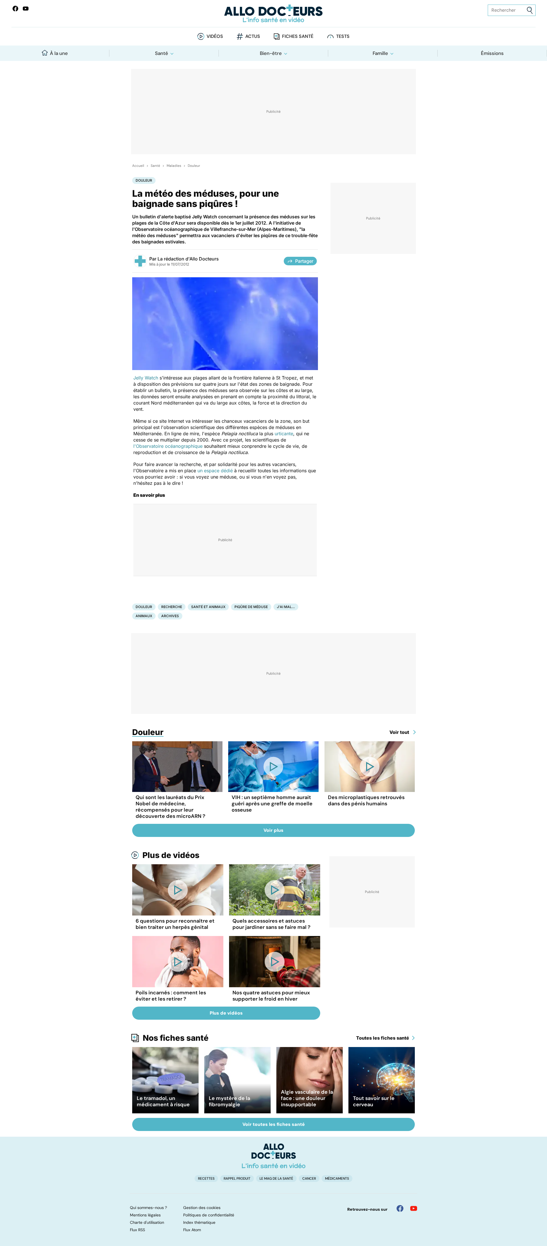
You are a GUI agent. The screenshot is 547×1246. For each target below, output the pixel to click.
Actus (252, 36)
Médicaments (337, 1178)
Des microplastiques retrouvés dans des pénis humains (366, 800)
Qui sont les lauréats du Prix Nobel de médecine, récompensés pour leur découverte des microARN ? (170, 807)
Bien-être (271, 53)
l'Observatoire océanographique (168, 446)
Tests (343, 36)
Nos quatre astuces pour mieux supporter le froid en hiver (271, 995)
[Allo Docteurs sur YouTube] (25, 8)
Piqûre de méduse (251, 607)
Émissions (492, 53)
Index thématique (199, 1222)
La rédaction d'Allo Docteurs (188, 259)
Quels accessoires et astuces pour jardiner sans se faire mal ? (271, 924)
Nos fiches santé (176, 1037)
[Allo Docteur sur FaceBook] (15, 8)
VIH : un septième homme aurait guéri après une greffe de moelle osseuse (272, 803)
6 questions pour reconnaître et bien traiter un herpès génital (175, 924)
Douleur (194, 165)
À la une (59, 53)
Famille (380, 53)
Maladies (174, 165)
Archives (170, 616)
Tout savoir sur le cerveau (374, 1101)
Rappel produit (237, 1178)
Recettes (206, 1178)
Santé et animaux (208, 607)
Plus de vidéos (170, 855)
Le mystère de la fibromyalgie (229, 1101)
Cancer (309, 1178)
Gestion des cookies (202, 1207)
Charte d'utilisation (147, 1222)
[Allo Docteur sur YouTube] (413, 1208)
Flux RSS (137, 1229)
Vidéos (215, 36)
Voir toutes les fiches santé (273, 1124)
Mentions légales (145, 1215)
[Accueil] (273, 1156)
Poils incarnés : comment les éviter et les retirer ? (171, 995)
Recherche (171, 607)
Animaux (144, 616)
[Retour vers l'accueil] (273, 13)
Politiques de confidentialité (208, 1215)
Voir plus (273, 830)
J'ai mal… (286, 607)
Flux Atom (192, 1229)
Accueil (138, 165)
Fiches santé (297, 36)
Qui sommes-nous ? (148, 1207)
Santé (161, 53)
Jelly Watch (145, 378)
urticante (284, 433)
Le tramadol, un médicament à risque (163, 1101)
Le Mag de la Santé (276, 1178)
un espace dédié (215, 470)
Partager (304, 261)
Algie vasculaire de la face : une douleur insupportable (307, 1098)
